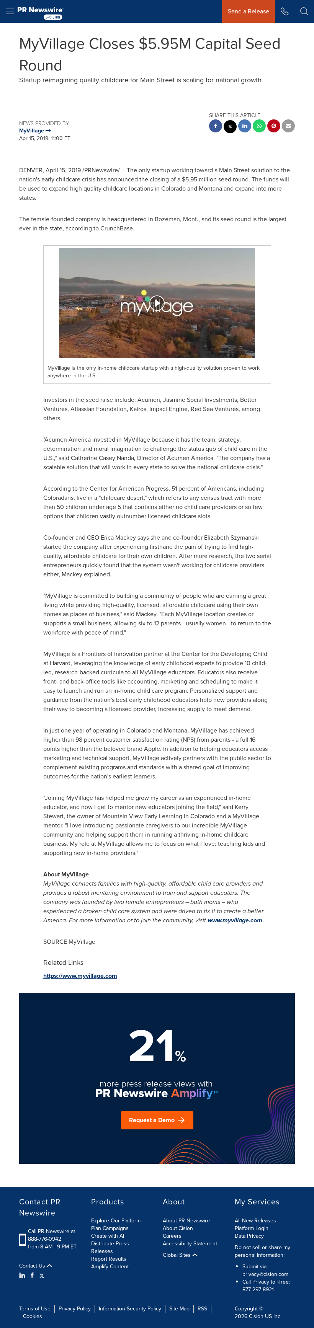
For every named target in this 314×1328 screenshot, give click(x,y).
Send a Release (248, 11)
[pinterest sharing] (273, 126)
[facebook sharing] (215, 126)
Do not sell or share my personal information (262, 1251)
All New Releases (255, 1221)
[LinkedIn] (23, 1275)
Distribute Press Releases (110, 1247)
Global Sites (177, 1255)
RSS (202, 1309)
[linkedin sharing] (244, 126)
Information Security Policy (130, 1309)
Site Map (179, 1309)
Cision (256, 1316)
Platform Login (251, 1228)
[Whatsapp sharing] (259, 126)
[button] (157, 303)
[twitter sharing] (230, 127)
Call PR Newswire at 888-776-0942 (51, 1235)
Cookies (32, 1316)
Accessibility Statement (190, 1244)
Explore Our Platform (116, 1221)
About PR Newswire (186, 1221)
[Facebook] (32, 1275)
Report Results (108, 1259)
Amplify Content (110, 1267)
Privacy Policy (75, 1309)
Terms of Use (35, 1309)
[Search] (304, 11)
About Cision (178, 1228)
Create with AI (107, 1236)
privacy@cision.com (265, 1274)
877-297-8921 (258, 1290)
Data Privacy (249, 1236)
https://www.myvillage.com (80, 975)
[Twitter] (41, 1275)
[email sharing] (288, 126)
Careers (172, 1236)
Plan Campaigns (110, 1228)
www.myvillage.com (235, 920)
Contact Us (33, 1266)
